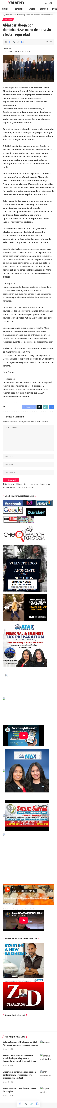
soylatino (7, 48)
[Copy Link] (18, 42)
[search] (46, 3)
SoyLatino (15, 3)
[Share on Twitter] (14, 42)
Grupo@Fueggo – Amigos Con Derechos (26, 909)
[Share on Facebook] (9, 42)
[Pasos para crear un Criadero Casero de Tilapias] (47, 1091)
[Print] (22, 42)
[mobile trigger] (5, 3)
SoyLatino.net (7, 909)
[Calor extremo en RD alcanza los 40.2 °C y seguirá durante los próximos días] (47, 1044)
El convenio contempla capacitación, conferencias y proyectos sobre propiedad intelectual (19, 1075)
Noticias (8, 19)
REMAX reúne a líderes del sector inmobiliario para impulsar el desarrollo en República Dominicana (19, 1058)
